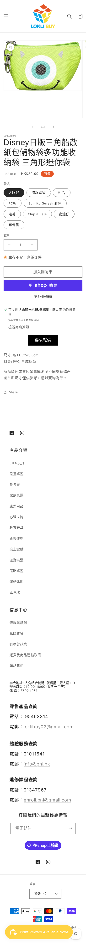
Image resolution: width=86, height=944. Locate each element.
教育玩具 (16, 528)
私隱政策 (16, 633)
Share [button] (13, 392)
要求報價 (43, 339)
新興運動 (16, 538)
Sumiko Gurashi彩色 (45, 203)
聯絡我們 (16, 665)
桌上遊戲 (16, 549)
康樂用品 (16, 506)
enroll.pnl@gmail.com (47, 800)
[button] (6, 16)
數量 (7, 235)
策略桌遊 (16, 571)
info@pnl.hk (37, 764)
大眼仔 (14, 192)
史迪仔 (64, 214)
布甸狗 (14, 225)
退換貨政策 (18, 644)
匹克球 (15, 592)
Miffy (61, 192)
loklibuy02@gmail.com (48, 727)
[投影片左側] (32, 127)
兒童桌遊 (16, 474)
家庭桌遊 (16, 495)
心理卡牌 (16, 517)
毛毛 (12, 214)
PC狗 (12, 203)
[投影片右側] (53, 127)
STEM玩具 (17, 463)
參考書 (15, 484)
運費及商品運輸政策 (25, 655)
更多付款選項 (43, 297)
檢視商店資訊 (18, 327)
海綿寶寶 (39, 192)
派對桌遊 (16, 560)
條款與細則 (18, 623)
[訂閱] (70, 828)
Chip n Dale (37, 214)
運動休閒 (16, 581)
